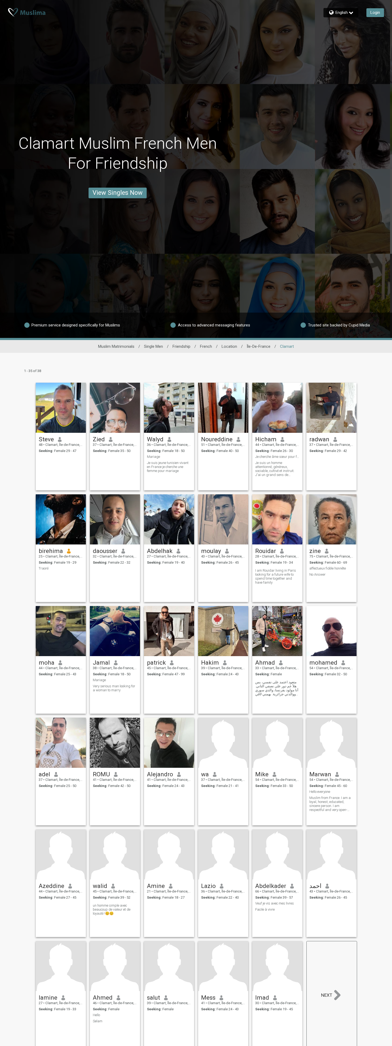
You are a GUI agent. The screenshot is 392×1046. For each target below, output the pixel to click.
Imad (262, 997)
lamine (48, 997)
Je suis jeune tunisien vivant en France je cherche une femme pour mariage (168, 467)
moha (46, 662)
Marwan (320, 774)
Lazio (208, 885)
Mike (262, 774)
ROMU (101, 774)
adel (44, 774)
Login (375, 12)
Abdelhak (160, 550)
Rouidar (265, 550)
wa (205, 774)
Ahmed (103, 997)
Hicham (266, 439)
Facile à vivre (265, 909)
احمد (315, 885)
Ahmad (265, 662)
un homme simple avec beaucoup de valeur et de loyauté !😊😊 (111, 909)
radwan (319, 439)
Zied (99, 439)
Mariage (153, 457)
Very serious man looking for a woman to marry (114, 688)
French (206, 346)
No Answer (317, 574)
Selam (97, 1021)
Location (229, 346)
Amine (156, 885)
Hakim (210, 662)
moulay (211, 550)
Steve (46, 439)
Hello (96, 1015)
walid (100, 885)
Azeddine (51, 885)
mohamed (323, 662)
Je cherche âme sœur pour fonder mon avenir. (277, 457)
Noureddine (217, 439)
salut (153, 997)
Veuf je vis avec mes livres (274, 903)
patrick (156, 662)
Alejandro (160, 774)
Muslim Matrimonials (116, 346)
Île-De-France (258, 346)
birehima (51, 550)
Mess (208, 997)
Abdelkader (270, 885)
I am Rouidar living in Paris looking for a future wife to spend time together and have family (275, 576)
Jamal (101, 662)
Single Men (153, 346)
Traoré (44, 568)
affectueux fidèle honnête (327, 568)
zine (315, 550)
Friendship (181, 346)
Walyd (155, 439)
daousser (105, 550)
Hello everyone (319, 792)
